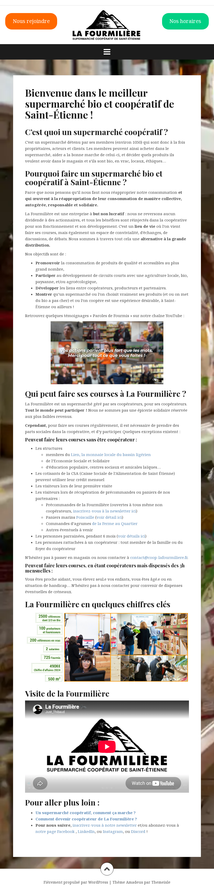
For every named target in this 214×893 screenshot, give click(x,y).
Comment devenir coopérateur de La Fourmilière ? (86, 818)
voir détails (129, 536)
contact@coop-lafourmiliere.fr (158, 557)
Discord (138, 831)
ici (143, 536)
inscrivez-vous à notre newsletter (105, 825)
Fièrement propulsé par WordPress (76, 882)
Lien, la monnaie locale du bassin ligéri (108, 454)
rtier (133, 523)
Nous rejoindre (31, 21)
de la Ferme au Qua (110, 523)
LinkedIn (86, 831)
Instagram (113, 831)
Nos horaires (185, 21)
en (148, 454)
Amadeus (134, 882)
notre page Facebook (55, 831)
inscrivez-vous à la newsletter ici (104, 510)
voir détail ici (109, 517)
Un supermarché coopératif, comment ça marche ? (85, 812)
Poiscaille (85, 517)
